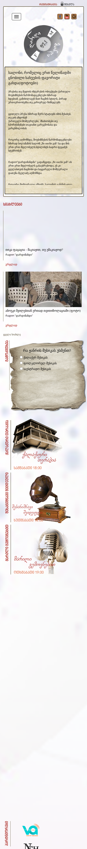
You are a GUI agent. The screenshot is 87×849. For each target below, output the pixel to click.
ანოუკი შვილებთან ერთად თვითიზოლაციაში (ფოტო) (43, 310)
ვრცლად (11, 264)
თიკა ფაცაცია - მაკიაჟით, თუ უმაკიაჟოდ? (34, 249)
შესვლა (69, 4)
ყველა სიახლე (12, 334)
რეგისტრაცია (48, 4)
